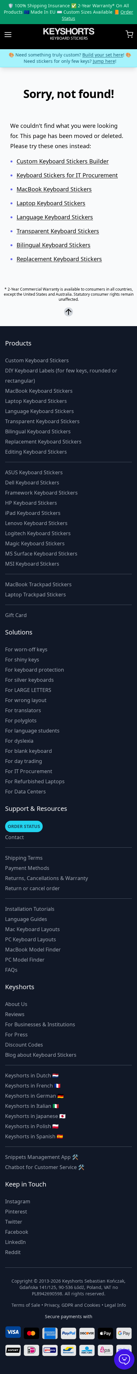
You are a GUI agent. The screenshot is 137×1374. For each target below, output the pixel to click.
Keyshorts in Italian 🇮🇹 (32, 1105)
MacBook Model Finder (33, 949)
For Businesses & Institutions (40, 1024)
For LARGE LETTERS (28, 690)
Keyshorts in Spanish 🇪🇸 (34, 1136)
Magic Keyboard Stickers (35, 543)
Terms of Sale (25, 1305)
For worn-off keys (26, 649)
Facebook (16, 1231)
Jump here (102, 61)
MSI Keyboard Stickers (32, 563)
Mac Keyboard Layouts (32, 929)
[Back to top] (68, 312)
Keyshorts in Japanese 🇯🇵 (35, 1116)
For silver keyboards (29, 679)
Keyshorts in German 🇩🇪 (34, 1095)
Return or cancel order (32, 888)
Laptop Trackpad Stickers (35, 594)
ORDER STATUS (24, 826)
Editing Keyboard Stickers (36, 451)
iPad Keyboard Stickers (33, 512)
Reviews (15, 1014)
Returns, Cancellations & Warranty (46, 878)
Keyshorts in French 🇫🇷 (33, 1085)
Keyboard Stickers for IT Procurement (67, 175)
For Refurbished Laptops (35, 781)
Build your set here (101, 55)
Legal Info (115, 1305)
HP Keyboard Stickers (31, 502)
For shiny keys (22, 659)
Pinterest (16, 1211)
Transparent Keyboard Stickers (58, 231)
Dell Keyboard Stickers (32, 482)
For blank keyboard (28, 750)
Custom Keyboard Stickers (37, 360)
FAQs (11, 969)
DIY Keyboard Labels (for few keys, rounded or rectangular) (61, 375)
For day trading (23, 761)
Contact (14, 837)
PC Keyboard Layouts (30, 939)
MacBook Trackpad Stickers (38, 584)
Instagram (17, 1201)
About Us (16, 1004)
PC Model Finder (25, 959)
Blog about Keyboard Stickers (40, 1054)
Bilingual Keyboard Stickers (53, 245)
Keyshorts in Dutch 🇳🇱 (32, 1075)
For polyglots (21, 720)
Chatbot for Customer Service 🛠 (44, 1167)
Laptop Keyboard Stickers (51, 203)
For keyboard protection (34, 669)
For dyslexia (19, 740)
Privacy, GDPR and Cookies (72, 1305)
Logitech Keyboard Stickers (38, 533)
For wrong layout (26, 700)
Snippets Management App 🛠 (41, 1157)
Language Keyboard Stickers (55, 217)
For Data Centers (25, 791)
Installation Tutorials (29, 908)
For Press (16, 1034)
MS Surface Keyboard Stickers (41, 553)
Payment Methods (27, 868)
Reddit (13, 1252)
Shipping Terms (24, 857)
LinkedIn (15, 1242)
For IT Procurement (28, 771)
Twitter (13, 1221)
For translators (23, 710)
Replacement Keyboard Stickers (59, 259)
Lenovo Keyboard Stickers (36, 523)
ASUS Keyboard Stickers (34, 472)
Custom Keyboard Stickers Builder (63, 161)
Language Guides (26, 919)
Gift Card (16, 615)
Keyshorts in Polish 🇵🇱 (32, 1126)
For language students (32, 730)
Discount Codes (24, 1044)
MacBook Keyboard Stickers (54, 189)
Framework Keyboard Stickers (41, 492)
